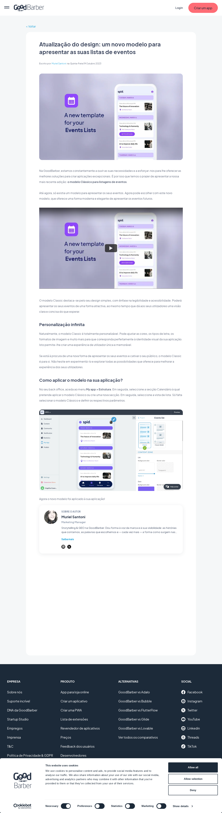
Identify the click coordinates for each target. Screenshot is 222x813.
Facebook (195, 692)
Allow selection (193, 778)
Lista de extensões (74, 719)
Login (179, 8)
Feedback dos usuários (78, 746)
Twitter (192, 710)
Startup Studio (18, 719)
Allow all (193, 767)
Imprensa (14, 737)
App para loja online (75, 692)
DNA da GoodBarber (22, 710)
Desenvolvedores (73, 755)
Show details (181, 806)
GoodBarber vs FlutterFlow (138, 710)
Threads (193, 737)
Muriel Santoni (59, 63)
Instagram (194, 701)
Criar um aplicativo (74, 701)
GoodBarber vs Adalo (134, 692)
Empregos (15, 728)
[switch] (100, 806)
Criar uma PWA (71, 710)
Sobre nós (14, 692)
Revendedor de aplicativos (80, 728)
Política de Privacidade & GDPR (30, 755)
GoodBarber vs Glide (133, 719)
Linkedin (193, 728)
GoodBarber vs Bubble (135, 701)
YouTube (193, 719)
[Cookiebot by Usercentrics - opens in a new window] (22, 806)
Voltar (32, 26)
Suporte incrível (18, 701)
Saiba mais (67, 539)
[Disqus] (111, 602)
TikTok (192, 746)
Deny (193, 790)
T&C (10, 746)
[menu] (6, 8)
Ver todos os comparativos (138, 737)
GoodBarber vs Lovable (135, 728)
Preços (66, 737)
